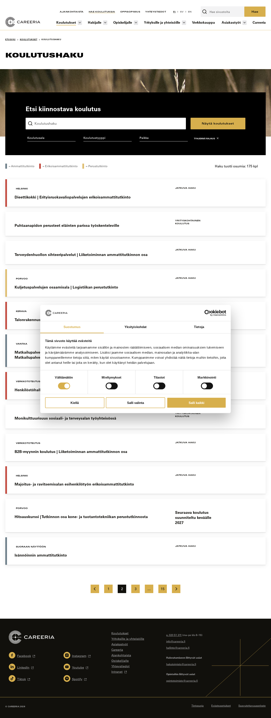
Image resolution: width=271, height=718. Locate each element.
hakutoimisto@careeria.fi (181, 664)
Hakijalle (94, 22)
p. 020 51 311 (174, 635)
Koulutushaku (36, 114)
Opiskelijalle (122, 22)
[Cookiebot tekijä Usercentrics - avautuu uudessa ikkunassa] (207, 313)
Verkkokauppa (203, 22)
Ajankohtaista (72, 11)
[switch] (112, 385)
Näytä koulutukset (218, 123)
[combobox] (51, 138)
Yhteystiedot (155, 11)
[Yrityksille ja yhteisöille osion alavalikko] (184, 23)
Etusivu (10, 39)
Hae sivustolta (212, 4)
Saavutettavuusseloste (252, 705)
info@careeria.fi (175, 641)
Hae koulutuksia (102, 11)
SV (182, 11)
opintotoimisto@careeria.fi (182, 680)
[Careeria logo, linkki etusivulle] (22, 22)
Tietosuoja (197, 705)
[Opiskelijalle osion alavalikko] (136, 23)
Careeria (259, 22)
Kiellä (75, 403)
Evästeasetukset (221, 705)
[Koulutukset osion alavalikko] (80, 23)
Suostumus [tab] (72, 327)
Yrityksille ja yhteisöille (162, 22)
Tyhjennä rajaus (204, 138)
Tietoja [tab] (199, 327)
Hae (255, 11)
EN (190, 11)
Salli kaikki (196, 403)
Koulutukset (66, 22)
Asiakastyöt (231, 22)
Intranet (117, 672)
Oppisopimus (130, 11)
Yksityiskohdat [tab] (135, 327)
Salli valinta (135, 403)
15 (162, 589)
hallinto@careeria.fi (177, 647)
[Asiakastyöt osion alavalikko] (244, 23)
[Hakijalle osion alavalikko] (105, 23)
